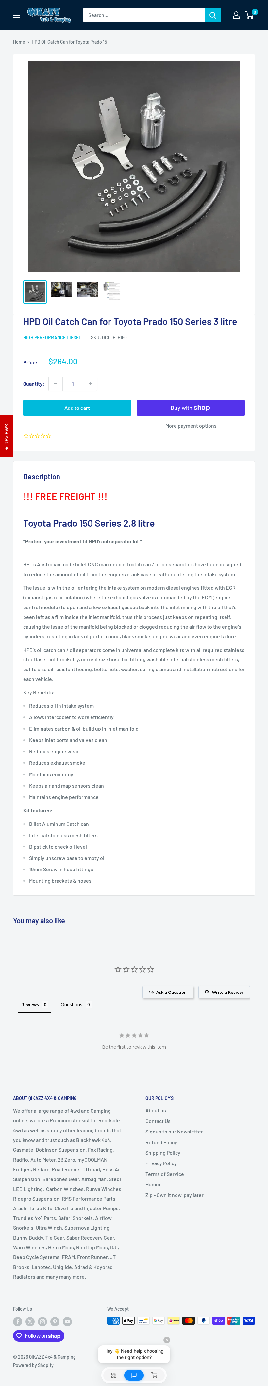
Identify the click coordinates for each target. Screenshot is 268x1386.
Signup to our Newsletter (174, 1131)
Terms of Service (164, 1174)
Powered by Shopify (33, 1365)
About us (155, 1110)
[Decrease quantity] (55, 384)
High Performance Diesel (52, 337)
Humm (152, 1184)
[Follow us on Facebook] (17, 1321)
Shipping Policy (162, 1152)
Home (19, 42)
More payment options (191, 426)
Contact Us (158, 1121)
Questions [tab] (71, 1004)
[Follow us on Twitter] (30, 1321)
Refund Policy (161, 1142)
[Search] (213, 15)
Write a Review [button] (227, 992)
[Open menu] (16, 15)
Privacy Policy (161, 1163)
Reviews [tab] (30, 1004)
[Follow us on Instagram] (42, 1321)
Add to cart (77, 408)
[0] (249, 15)
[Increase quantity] (90, 384)
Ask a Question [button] (171, 992)
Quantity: (33, 383)
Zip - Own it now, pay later (174, 1195)
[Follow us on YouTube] (67, 1321)
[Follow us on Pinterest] (54, 1321)
